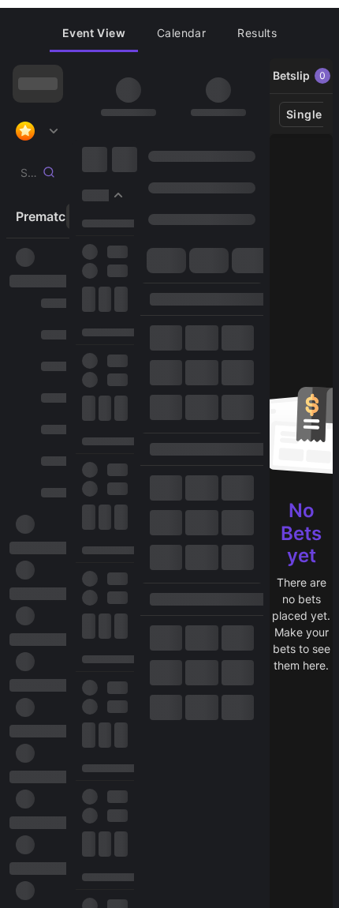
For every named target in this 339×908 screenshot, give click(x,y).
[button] (94, 33)
